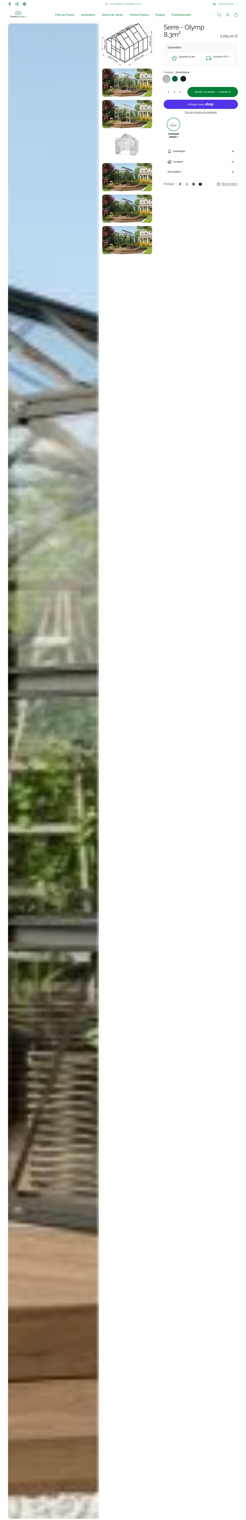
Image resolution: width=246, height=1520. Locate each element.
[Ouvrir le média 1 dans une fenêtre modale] (53, 771)
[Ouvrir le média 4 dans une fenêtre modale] (127, 114)
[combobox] (225, 4)
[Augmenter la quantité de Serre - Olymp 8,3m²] (181, 92)
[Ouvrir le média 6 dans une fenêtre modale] (127, 177)
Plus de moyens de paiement (201, 112)
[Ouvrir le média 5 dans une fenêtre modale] (127, 146)
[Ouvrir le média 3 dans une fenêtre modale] (127, 83)
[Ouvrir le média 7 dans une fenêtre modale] (127, 209)
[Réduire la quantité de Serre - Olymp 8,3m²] (168, 92)
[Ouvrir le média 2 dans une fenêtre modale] (127, 44)
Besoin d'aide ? (230, 184)
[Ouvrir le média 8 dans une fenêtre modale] (127, 240)
